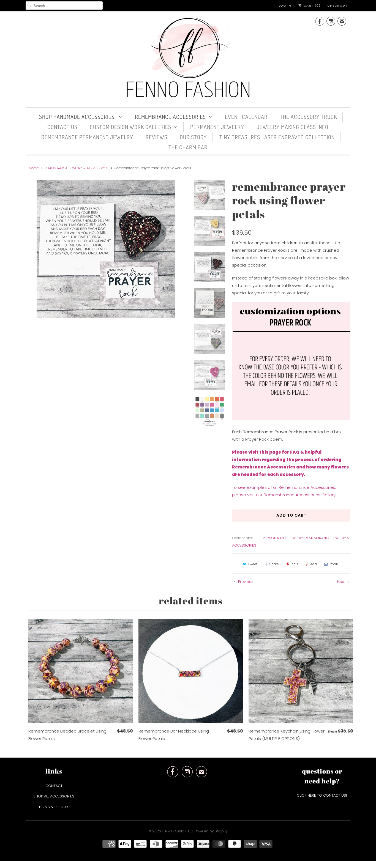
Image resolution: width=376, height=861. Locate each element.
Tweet (252, 564)
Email (333, 564)
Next (341, 581)
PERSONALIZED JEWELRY (283, 538)
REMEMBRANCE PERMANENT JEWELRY (87, 137)
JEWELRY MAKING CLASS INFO (292, 126)
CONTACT (53, 785)
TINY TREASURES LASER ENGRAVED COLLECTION (277, 137)
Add (313, 564)
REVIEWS (156, 137)
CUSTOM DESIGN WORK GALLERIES (130, 126)
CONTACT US (62, 126)
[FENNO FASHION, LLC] (188, 58)
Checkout (337, 5)
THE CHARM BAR (188, 147)
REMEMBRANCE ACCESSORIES (170, 116)
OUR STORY (193, 137)
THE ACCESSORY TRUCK (308, 116)
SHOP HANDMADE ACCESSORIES (77, 116)
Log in (285, 5)
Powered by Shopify (211, 831)
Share (274, 564)
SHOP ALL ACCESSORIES (53, 796)
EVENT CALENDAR (246, 116)
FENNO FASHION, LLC (177, 831)
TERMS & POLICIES (54, 807)
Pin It (294, 564)
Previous (245, 581)
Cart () (312, 5)
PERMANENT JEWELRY (217, 126)
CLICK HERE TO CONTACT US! (322, 795)
